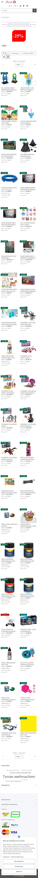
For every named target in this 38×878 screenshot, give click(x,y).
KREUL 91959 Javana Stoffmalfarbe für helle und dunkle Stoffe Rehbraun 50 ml (27, 560)
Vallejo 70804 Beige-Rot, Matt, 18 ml (8, 663)
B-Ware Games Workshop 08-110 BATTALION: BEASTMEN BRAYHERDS (8, 155)
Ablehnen (19, 871)
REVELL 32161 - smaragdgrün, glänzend (8, 698)
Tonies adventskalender (20, 772)
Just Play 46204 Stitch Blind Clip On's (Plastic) (28, 122)
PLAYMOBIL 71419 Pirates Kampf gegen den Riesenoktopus (27, 323)
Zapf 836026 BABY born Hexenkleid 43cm (27, 155)
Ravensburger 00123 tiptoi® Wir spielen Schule (9, 491)
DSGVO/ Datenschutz (17, 856)
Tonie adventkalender (13, 781)
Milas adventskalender (13, 770)
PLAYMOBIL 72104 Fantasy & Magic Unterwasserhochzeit (9, 425)
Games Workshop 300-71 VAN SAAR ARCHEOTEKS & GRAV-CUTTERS (9, 223)
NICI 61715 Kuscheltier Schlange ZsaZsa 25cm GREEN (27, 663)
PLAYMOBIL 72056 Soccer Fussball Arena (8, 733)
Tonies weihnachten (19, 776)
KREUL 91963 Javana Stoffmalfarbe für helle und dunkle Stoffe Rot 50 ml (8, 595)
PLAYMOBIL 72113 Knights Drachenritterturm (28, 425)
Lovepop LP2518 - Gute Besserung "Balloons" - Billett (27, 89)
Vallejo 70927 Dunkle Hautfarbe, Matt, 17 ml (8, 356)
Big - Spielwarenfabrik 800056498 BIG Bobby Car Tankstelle (9, 89)
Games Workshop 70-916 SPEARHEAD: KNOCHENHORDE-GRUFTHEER (8, 257)
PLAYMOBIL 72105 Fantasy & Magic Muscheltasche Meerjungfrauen (28, 392)
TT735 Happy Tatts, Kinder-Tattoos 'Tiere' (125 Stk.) (9, 290)
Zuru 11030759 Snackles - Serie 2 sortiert (28, 223)
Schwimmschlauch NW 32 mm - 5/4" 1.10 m (9, 188)
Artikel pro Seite (28, 53)
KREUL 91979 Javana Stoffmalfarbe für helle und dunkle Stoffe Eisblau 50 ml (28, 595)
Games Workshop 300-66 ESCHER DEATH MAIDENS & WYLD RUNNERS (28, 188)
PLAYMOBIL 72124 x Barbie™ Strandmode (7, 392)
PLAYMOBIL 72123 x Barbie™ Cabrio (26, 356)
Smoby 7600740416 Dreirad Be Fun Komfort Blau (8, 630)
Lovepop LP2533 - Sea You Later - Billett (9, 122)
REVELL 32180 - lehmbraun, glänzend (9, 525)
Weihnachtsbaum (27, 770)
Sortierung (14, 53)
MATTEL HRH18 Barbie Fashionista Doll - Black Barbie (27, 458)
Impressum (6, 856)
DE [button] (10, 6)
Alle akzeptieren (19, 861)
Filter (6, 53)
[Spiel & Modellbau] (10, 2)
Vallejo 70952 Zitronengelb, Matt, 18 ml (28, 733)
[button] (20, 6)
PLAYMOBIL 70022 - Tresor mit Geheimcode (28, 630)
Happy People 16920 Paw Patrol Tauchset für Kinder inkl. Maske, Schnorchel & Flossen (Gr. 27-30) (9, 323)
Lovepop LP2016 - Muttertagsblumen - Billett (28, 525)
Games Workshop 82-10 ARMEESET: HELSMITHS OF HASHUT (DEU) (28, 257)
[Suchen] (35, 10)
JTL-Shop (22, 876)
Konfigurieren (19, 866)
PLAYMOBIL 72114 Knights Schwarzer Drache (9, 458)
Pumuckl (24, 780)
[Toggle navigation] (2, 1)
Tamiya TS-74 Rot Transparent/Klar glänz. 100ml (27, 698)
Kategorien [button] (5, 785)
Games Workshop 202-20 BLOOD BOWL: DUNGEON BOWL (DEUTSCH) (28, 290)
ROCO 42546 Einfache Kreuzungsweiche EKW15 (27, 491)
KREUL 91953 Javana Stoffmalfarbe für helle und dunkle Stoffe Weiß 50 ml (9, 560)
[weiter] (35, 64)
